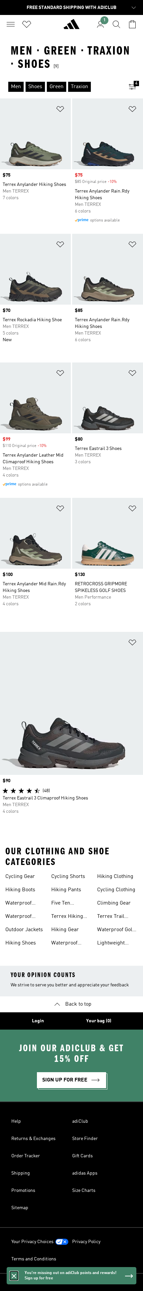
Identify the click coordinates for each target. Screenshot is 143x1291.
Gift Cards (82, 1156)
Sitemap (19, 1208)
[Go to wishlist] (27, 24)
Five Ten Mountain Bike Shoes (67, 904)
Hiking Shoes (20, 943)
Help (16, 1121)
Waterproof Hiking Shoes (20, 917)
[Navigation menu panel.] (11, 24)
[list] (61, 86)
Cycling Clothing (116, 890)
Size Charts (83, 1190)
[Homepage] (71, 27)
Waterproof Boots (64, 943)
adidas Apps (84, 1173)
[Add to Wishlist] (60, 110)
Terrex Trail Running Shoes (114, 917)
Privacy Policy (86, 1241)
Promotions (23, 1190)
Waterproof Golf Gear (115, 930)
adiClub (80, 1121)
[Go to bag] (132, 24)
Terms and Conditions (33, 1259)
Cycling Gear (20, 876)
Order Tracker (25, 1156)
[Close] (14, 1275)
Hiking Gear (65, 929)
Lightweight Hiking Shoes (112, 943)
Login (38, 1021)
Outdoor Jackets (24, 929)
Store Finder (85, 1138)
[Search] (116, 24)
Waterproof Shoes (18, 904)
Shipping (20, 1173)
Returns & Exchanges (33, 1138)
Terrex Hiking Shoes (67, 917)
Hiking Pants (66, 890)
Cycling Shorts (68, 876)
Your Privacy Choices (32, 1241)
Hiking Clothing (115, 876)
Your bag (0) (98, 1021)
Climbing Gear (114, 903)
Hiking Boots (20, 890)
